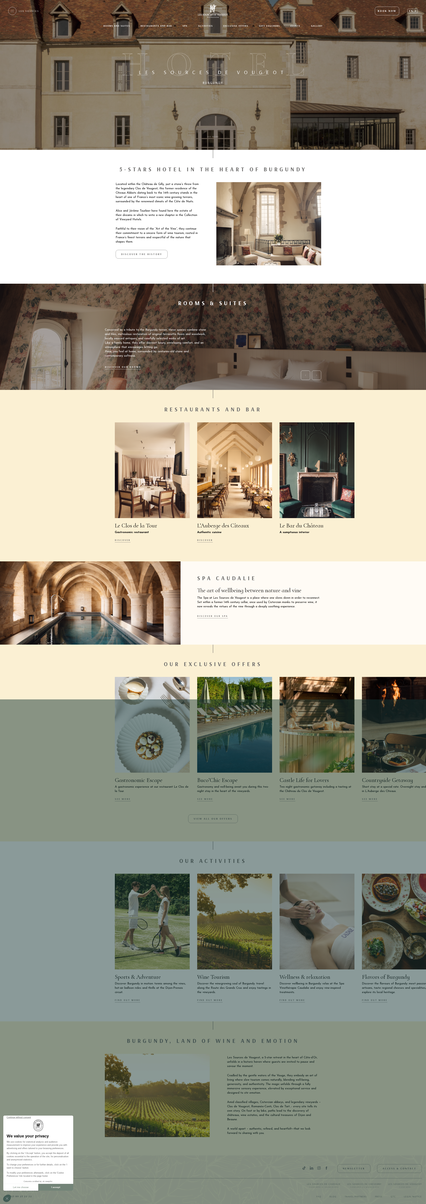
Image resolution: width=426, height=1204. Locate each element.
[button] (413, 11)
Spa (185, 25)
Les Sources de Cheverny (364, 1185)
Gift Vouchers (269, 25)
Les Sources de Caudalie (324, 1185)
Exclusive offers (235, 25)
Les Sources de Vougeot (405, 1185)
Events (295, 25)
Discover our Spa (212, 615)
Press (378, 1196)
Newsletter (354, 1168)
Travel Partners (356, 1196)
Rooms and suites (117, 25)
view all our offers (213, 818)
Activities (205, 25)
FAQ (319, 1196)
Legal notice (413, 1196)
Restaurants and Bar (156, 25)
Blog (333, 1196)
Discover (122, 540)
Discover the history (141, 254)
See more (123, 798)
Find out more (127, 1000)
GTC (393, 1196)
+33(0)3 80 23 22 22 (18, 1196)
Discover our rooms (123, 366)
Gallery (317, 25)
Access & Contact (399, 1168)
